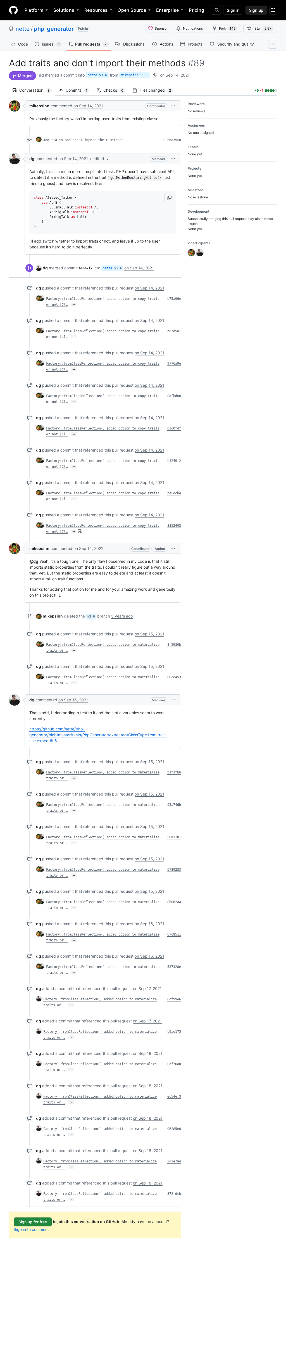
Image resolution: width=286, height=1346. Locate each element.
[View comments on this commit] (80, 531)
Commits (79, 90)
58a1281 (174, 837)
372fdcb (174, 1194)
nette (23, 28)
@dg (33, 561)
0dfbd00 (174, 396)
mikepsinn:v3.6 (134, 75)
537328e (174, 967)
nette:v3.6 (97, 75)
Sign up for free (32, 1221)
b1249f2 (174, 461)
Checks (116, 90)
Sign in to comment (31, 1229)
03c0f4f (174, 428)
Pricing (196, 10)
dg (41, 75)
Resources (96, 10)
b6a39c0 (174, 140)
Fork (227, 28)
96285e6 (174, 1129)
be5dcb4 (174, 493)
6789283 (174, 870)
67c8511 (174, 934)
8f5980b (174, 645)
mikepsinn (39, 105)
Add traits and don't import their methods (83, 140)
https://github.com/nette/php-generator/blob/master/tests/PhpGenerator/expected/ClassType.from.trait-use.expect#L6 (97, 735)
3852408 (174, 526)
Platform (34, 10)
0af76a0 (174, 1064)
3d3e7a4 (174, 1161)
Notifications (193, 28)
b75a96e (174, 299)
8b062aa (174, 902)
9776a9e (174, 363)
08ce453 (174, 677)
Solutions (63, 10)
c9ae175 (174, 1032)
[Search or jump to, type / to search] (216, 10)
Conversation (37, 90)
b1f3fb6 (174, 772)
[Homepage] (13, 10)
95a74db (174, 805)
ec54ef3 (174, 1096)
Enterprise (167, 10)
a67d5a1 (174, 331)
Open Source (132, 10)
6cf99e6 (174, 999)
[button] (173, 106)
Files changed (158, 90)
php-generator (54, 28)
